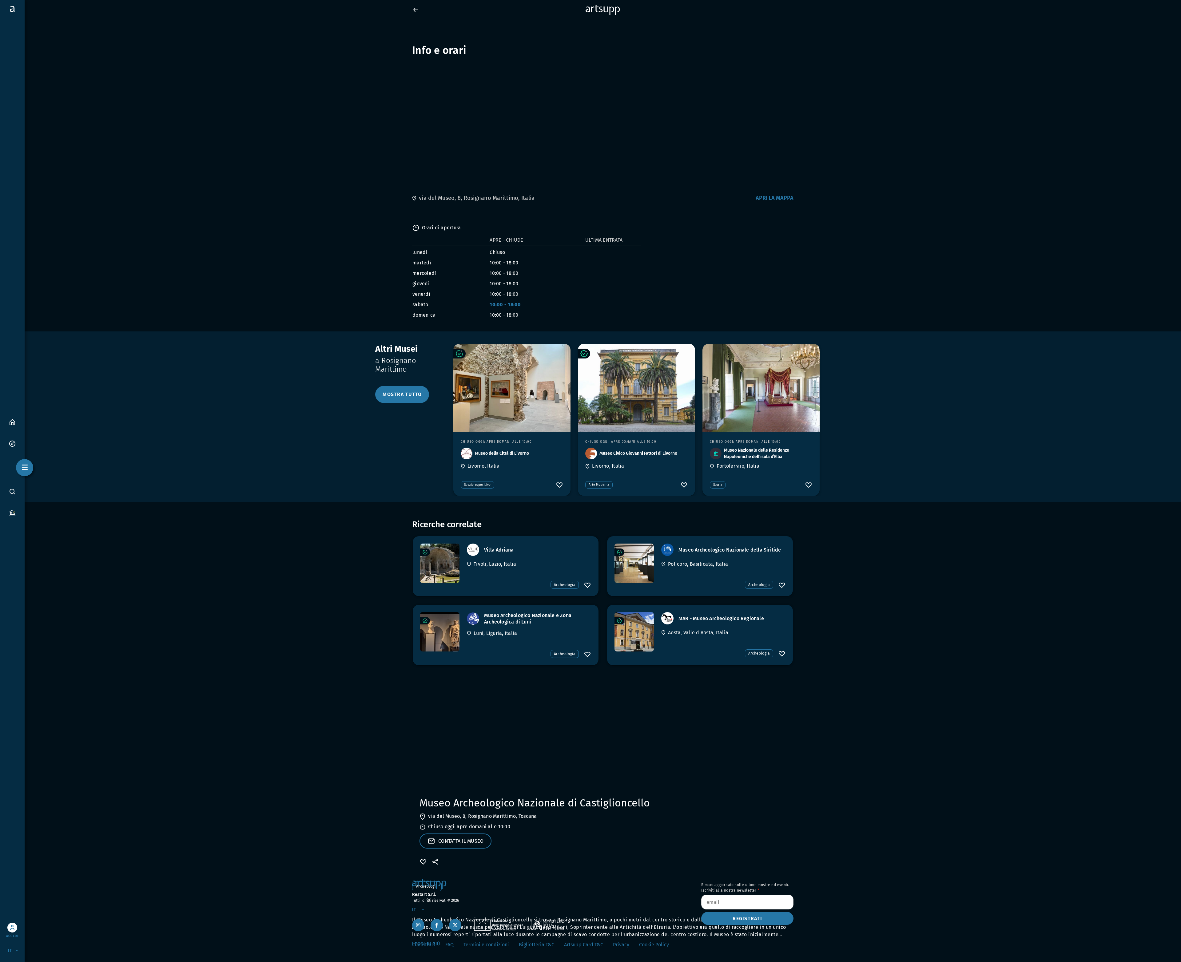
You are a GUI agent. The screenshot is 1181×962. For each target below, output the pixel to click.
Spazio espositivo (477, 485)
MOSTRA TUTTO (402, 394)
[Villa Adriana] (439, 563)
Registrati (747, 918)
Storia (717, 485)
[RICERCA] (12, 491)
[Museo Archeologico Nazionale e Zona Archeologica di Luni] (439, 631)
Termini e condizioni (486, 945)
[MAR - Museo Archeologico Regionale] (634, 631)
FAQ (449, 945)
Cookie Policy (654, 945)
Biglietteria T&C (536, 945)
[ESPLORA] (12, 443)
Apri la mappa (774, 198)
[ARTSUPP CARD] (12, 513)
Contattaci (423, 945)
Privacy (621, 945)
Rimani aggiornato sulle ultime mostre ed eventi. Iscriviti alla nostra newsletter (745, 888)
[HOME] (12, 422)
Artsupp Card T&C (583, 945)
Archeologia (564, 585)
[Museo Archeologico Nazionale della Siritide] (634, 563)
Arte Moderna (599, 485)
